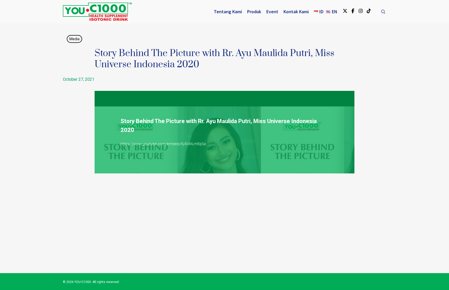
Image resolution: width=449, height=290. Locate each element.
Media (74, 39)
